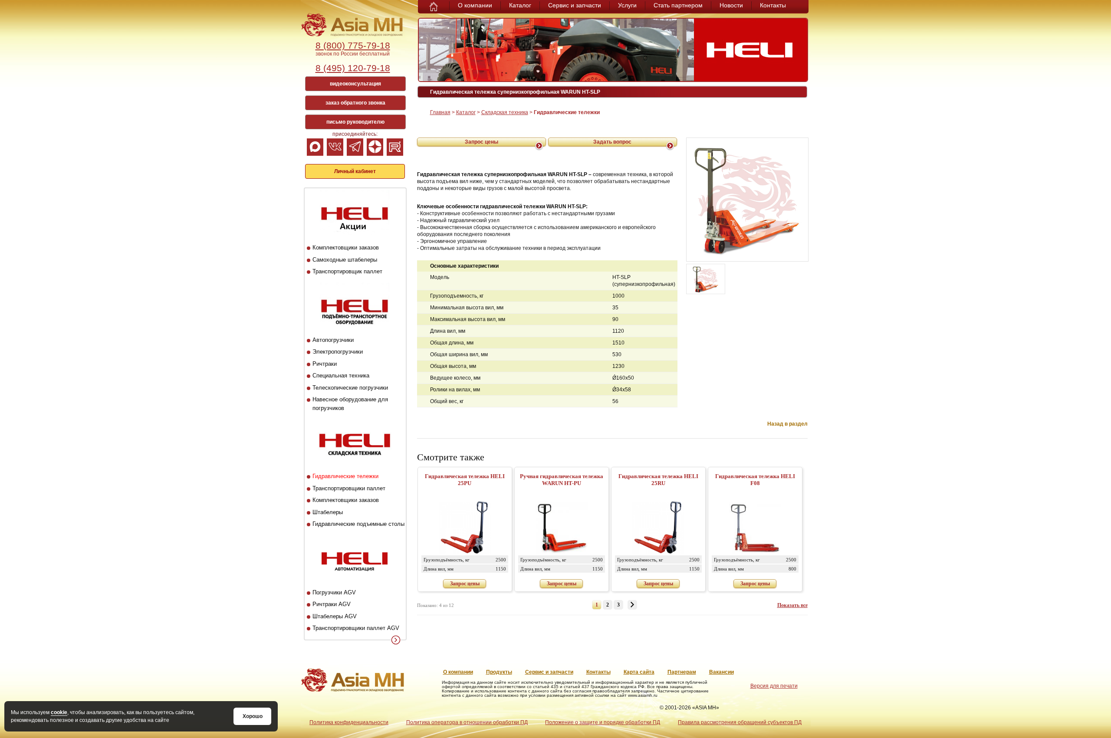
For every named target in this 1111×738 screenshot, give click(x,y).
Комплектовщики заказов (345, 247)
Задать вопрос (612, 142)
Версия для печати (774, 686)
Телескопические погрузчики (350, 387)
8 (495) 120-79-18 (353, 68)
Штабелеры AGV (334, 616)
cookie (59, 712)
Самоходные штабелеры (344, 259)
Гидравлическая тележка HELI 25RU (658, 479)
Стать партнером (678, 5)
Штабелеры (327, 512)
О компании (475, 5)
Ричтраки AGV (331, 604)
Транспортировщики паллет (348, 488)
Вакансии (721, 672)
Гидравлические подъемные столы (358, 524)
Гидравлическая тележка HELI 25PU (465, 479)
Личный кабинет (355, 171)
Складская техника (504, 112)
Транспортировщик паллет (347, 271)
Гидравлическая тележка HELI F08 (755, 479)
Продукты (499, 672)
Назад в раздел (787, 424)
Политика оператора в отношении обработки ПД (467, 722)
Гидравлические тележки (345, 476)
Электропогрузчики (337, 351)
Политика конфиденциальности (348, 722)
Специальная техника (340, 375)
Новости (731, 5)
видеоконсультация (355, 84)
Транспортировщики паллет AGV (355, 628)
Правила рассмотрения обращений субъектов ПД (740, 722)
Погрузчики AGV (334, 592)
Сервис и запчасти (574, 5)
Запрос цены (481, 142)
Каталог (520, 5)
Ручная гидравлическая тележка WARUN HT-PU (561, 479)
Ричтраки (324, 364)
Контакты (773, 5)
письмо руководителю (355, 122)
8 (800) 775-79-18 (353, 45)
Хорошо (253, 716)
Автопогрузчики (333, 340)
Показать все (792, 605)
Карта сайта (639, 672)
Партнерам (681, 672)
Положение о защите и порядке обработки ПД (602, 722)
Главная (440, 112)
